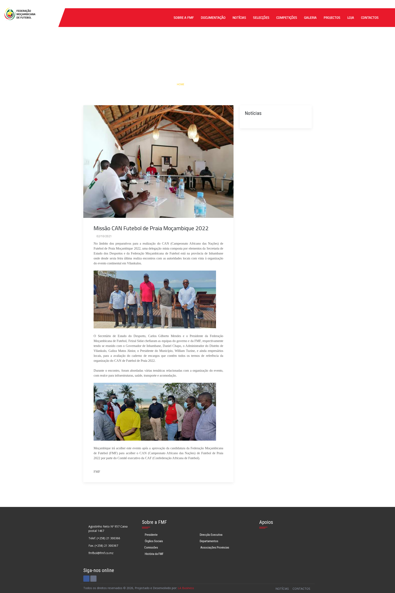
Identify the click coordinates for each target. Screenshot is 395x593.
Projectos (332, 17)
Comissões (151, 547)
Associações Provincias (214, 547)
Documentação (213, 17)
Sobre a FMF (184, 17)
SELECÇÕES (261, 17)
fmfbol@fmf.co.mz (100, 553)
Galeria (310, 17)
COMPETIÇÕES (286, 17)
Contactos (370, 17)
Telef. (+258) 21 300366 (104, 538)
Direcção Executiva (211, 535)
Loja (350, 17)
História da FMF (154, 554)
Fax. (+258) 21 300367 (103, 545)
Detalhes (215, 84)
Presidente (151, 535)
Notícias (239, 17)
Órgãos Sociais (153, 541)
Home (180, 84)
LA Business (186, 588)
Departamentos (209, 541)
